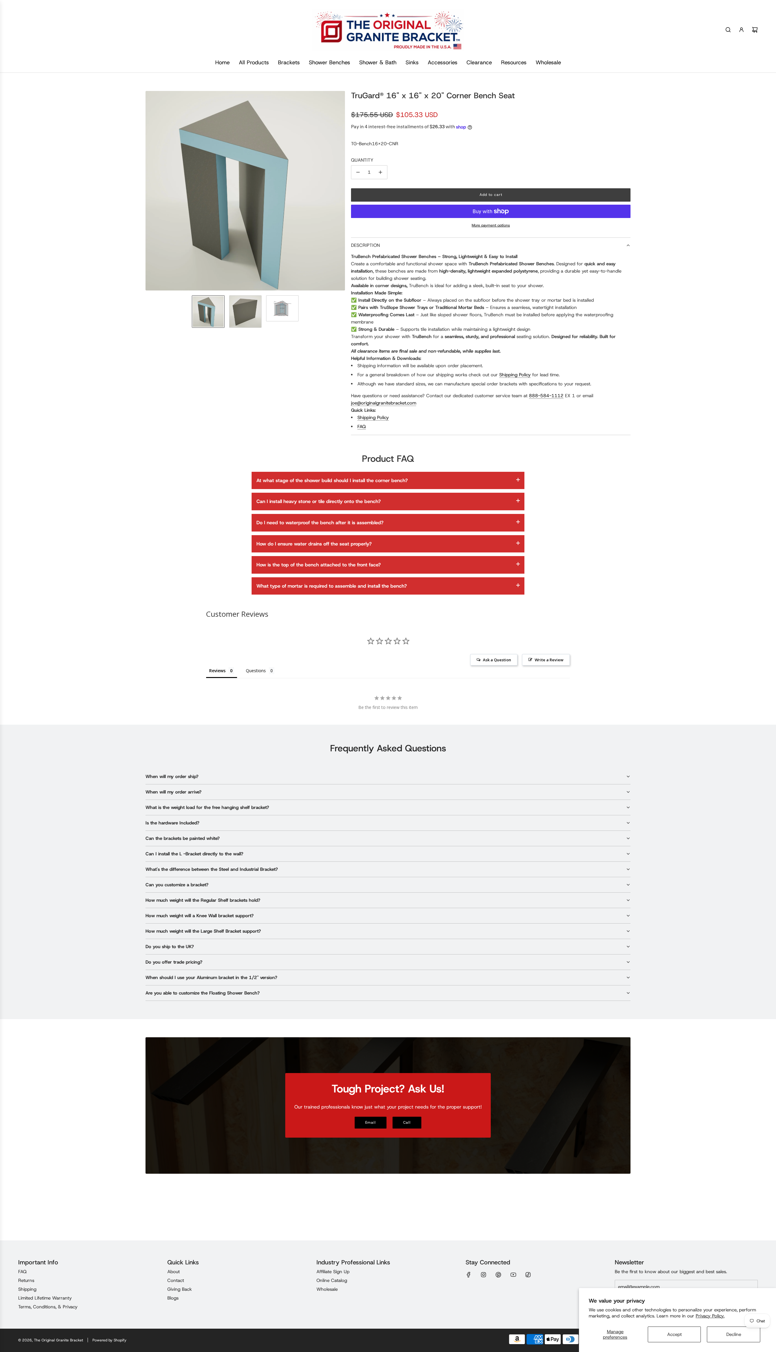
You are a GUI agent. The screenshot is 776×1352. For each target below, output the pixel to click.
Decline (733, 1334)
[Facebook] (468, 1274)
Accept (674, 1334)
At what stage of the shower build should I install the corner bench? (332, 480)
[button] (150, 191)
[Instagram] (483, 1274)
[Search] (728, 29)
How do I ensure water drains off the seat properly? (314, 544)
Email (370, 1122)
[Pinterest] (498, 1274)
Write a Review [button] (549, 660)
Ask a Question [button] (497, 660)
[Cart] (754, 29)
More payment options (491, 225)
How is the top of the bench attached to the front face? (318, 565)
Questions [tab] (256, 670)
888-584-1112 (546, 396)
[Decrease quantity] (358, 172)
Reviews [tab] (217, 670)
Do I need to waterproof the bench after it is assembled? (319, 522)
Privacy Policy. (710, 1316)
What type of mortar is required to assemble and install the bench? (331, 586)
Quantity (362, 160)
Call (407, 1122)
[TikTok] (528, 1274)
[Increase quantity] (380, 172)
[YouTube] (513, 1274)
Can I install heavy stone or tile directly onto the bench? (318, 501)
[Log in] (741, 29)
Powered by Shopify (109, 1340)
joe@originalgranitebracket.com (383, 403)
